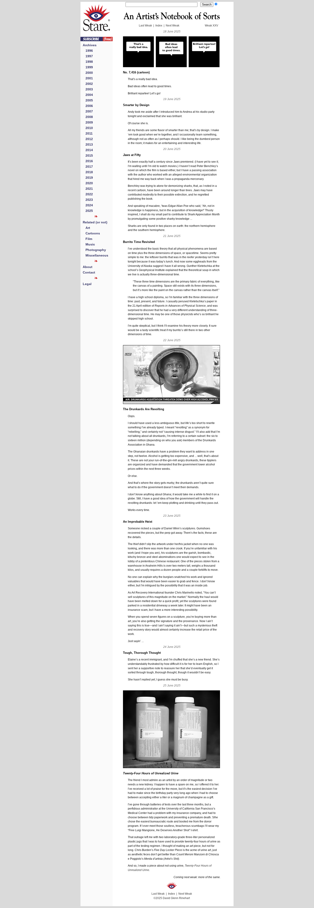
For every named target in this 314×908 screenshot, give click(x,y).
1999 (88, 67)
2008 (88, 117)
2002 (88, 84)
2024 (88, 205)
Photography (94, 250)
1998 (88, 61)
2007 (88, 111)
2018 (88, 172)
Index (158, 25)
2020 (88, 183)
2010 (88, 128)
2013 (88, 144)
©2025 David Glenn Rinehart (172, 898)
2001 (88, 78)
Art (86, 228)
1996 (88, 50)
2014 (88, 150)
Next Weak (172, 25)
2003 (88, 89)
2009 (88, 122)
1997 (88, 56)
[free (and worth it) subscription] (96, 40)
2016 (88, 161)
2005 (88, 100)
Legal (87, 284)
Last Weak (145, 25)
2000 (88, 73)
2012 (88, 139)
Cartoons (91, 233)
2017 (88, 166)
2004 (88, 95)
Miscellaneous (95, 255)
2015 (88, 155)
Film (87, 239)
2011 (88, 133)
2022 (88, 194)
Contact (89, 272)
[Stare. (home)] (96, 35)
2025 (88, 211)
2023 (88, 200)
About (87, 267)
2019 (88, 177)
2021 (88, 188)
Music (89, 244)
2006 (88, 106)
